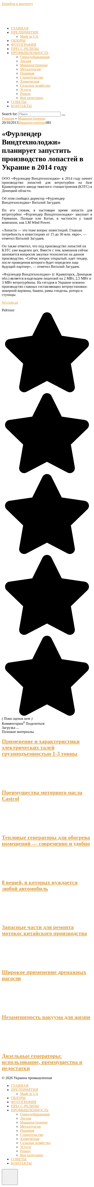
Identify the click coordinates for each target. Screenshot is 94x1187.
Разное (25, 94)
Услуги (25, 90)
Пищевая (27, 73)
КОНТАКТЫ (21, 106)
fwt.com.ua (10, 302)
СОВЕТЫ (18, 102)
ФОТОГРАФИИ (23, 45)
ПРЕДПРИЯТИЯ (24, 32)
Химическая (29, 81)
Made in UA (29, 36)
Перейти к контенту (17, 4)
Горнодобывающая (35, 57)
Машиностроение (34, 65)
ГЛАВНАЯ (20, 28)
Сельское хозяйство (35, 85)
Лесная (25, 61)
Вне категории (31, 98)
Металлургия (30, 69)
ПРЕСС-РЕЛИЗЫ (25, 49)
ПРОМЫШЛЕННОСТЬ (29, 53)
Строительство (31, 77)
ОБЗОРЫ (18, 40)
